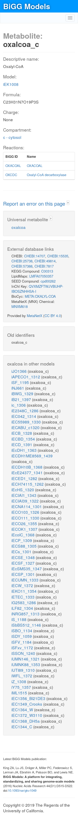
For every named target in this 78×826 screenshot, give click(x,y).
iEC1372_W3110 (27, 715)
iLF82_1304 (22, 608)
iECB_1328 (22, 433)
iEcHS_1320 (23, 489)
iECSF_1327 (23, 563)
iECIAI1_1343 (24, 495)
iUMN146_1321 (26, 659)
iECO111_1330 (25, 518)
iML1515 (19, 692)
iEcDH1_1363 (24, 450)
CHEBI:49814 (45, 260)
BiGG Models (26, 6)
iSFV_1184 (22, 642)
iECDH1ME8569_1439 (32, 455)
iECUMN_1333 (25, 580)
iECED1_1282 (24, 478)
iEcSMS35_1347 (27, 568)
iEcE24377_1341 (27, 472)
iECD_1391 (22, 444)
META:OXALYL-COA (40, 296)
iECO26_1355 (24, 523)
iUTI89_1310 (23, 670)
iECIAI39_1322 (25, 501)
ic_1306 (19, 405)
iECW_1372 (22, 585)
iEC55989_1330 (26, 422)
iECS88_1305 (24, 546)
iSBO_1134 (22, 630)
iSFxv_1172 (22, 647)
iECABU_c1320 (26, 427)
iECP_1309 (22, 540)
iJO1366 (19, 371)
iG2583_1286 (24, 602)
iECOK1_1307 (24, 529)
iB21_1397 (21, 399)
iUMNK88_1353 (26, 664)
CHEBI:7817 (44, 266)
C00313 (47, 271)
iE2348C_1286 (25, 410)
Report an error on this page (35, 203)
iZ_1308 (19, 681)
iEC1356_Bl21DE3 (28, 698)
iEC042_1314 (24, 416)
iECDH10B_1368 (27, 467)
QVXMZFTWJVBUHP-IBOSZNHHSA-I (37, 289)
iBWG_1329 (22, 393)
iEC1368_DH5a (26, 721)
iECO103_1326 (25, 512)
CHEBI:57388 (21, 266)
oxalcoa (18, 227)
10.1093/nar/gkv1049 (22, 790)
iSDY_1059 (22, 636)
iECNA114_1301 (27, 506)
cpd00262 (48, 281)
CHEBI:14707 (34, 255)
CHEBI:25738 (21, 260)
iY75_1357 (21, 687)
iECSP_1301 (23, 574)
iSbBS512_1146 (26, 625)
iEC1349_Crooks (27, 704)
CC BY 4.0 (53, 315)
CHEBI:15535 (57, 255)
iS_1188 (19, 619)
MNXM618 (19, 306)
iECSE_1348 (23, 557)
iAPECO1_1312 (26, 376)
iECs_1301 (21, 551)
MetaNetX (34, 315)
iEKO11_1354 (24, 591)
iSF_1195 (20, 382)
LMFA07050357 (41, 276)
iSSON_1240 (23, 653)
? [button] (68, 203)
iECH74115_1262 (28, 484)
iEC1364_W (22, 709)
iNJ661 (18, 388)
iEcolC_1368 (23, 534)
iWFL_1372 (22, 675)
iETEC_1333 (23, 597)
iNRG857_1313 (26, 613)
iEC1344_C (22, 726)
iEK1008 (11, 84)
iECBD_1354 (23, 439)
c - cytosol (12, 137)
